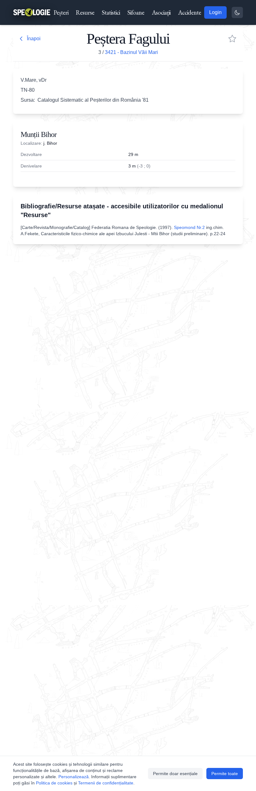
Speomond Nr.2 (189, 227)
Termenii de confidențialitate (105, 782)
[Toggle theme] (237, 12)
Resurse (85, 12)
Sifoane (135, 12)
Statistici (111, 12)
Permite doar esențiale (175, 773)
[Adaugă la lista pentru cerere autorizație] (232, 38)
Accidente (189, 12)
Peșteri (61, 12)
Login (215, 12)
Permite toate (224, 773)
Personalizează (73, 776)
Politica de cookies (54, 782)
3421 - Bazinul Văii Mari (131, 52)
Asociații (161, 12)
